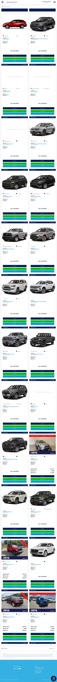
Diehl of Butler (5, 64)
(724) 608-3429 (46, 1)
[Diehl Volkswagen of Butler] (2, 2)
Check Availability (14, 58)
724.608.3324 (24, 64)
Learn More (14, 113)
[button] (55, 24)
